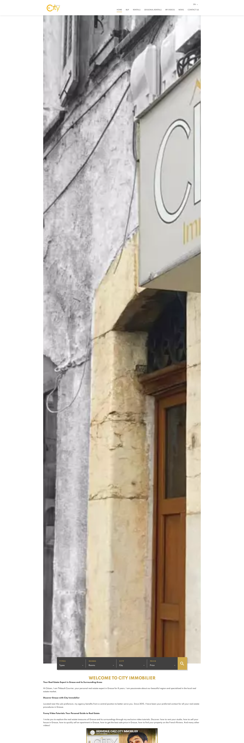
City (121, 661)
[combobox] (71, 665)
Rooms (92, 661)
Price (153, 661)
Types (62, 661)
